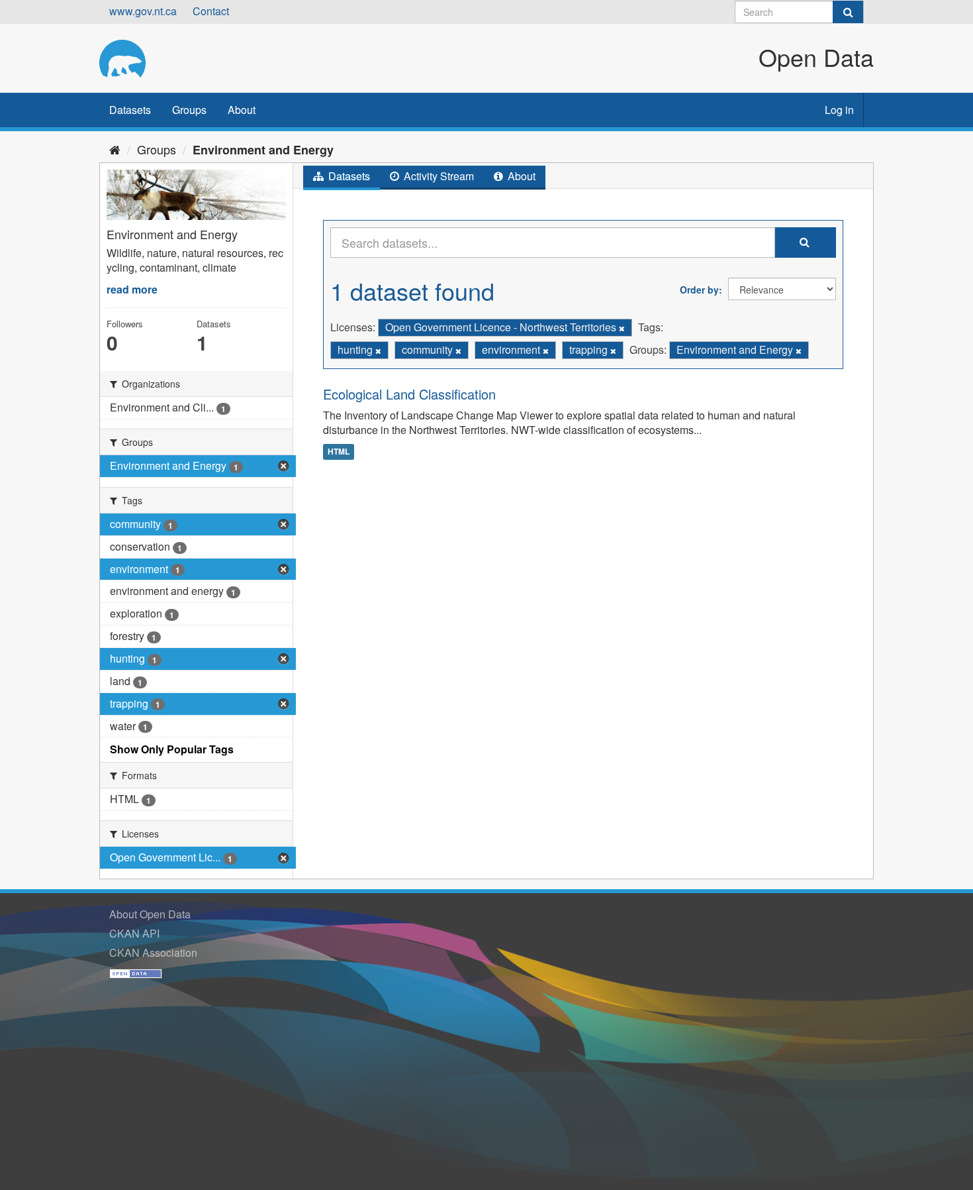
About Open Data (150, 914)
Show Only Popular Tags (172, 749)
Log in (839, 109)
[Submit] (848, 12)
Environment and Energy (263, 149)
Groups (189, 109)
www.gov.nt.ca (143, 11)
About (241, 109)
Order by (699, 289)
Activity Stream (437, 176)
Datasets (130, 109)
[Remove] (622, 328)
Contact (211, 11)
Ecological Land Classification (409, 394)
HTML (338, 451)
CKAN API (134, 933)
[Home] (114, 149)
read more (132, 289)
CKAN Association (153, 952)
